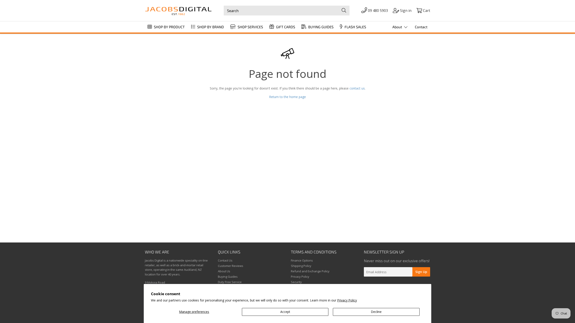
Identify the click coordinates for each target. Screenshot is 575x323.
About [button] (397, 27)
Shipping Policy (301, 266)
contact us (357, 88)
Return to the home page (287, 97)
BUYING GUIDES (320, 27)
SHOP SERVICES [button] (250, 27)
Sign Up (421, 272)
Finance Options (302, 260)
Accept (285, 312)
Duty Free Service (230, 282)
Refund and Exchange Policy (310, 271)
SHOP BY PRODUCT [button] (169, 27)
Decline (376, 312)
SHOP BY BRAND (210, 27)
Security (296, 282)
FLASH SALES (355, 27)
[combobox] (286, 10)
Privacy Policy (347, 300)
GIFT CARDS (285, 27)
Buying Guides (228, 277)
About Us (224, 271)
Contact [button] (421, 27)
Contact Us (225, 260)
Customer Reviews (230, 266)
